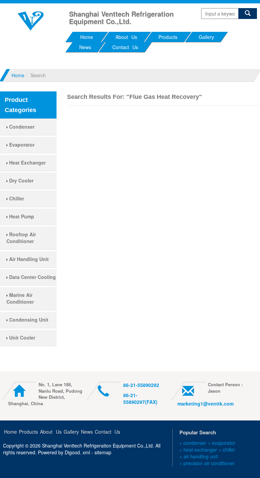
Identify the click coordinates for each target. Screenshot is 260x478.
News (85, 47)
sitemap (102, 452)
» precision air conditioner (207, 463)
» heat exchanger (198, 449)
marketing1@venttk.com (205, 403)
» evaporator (221, 442)
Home (86, 37)
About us (126, 37)
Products (167, 37)
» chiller (227, 449)
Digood (72, 452)
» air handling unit (198, 456)
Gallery (206, 37)
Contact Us (125, 47)
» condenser (192, 442)
